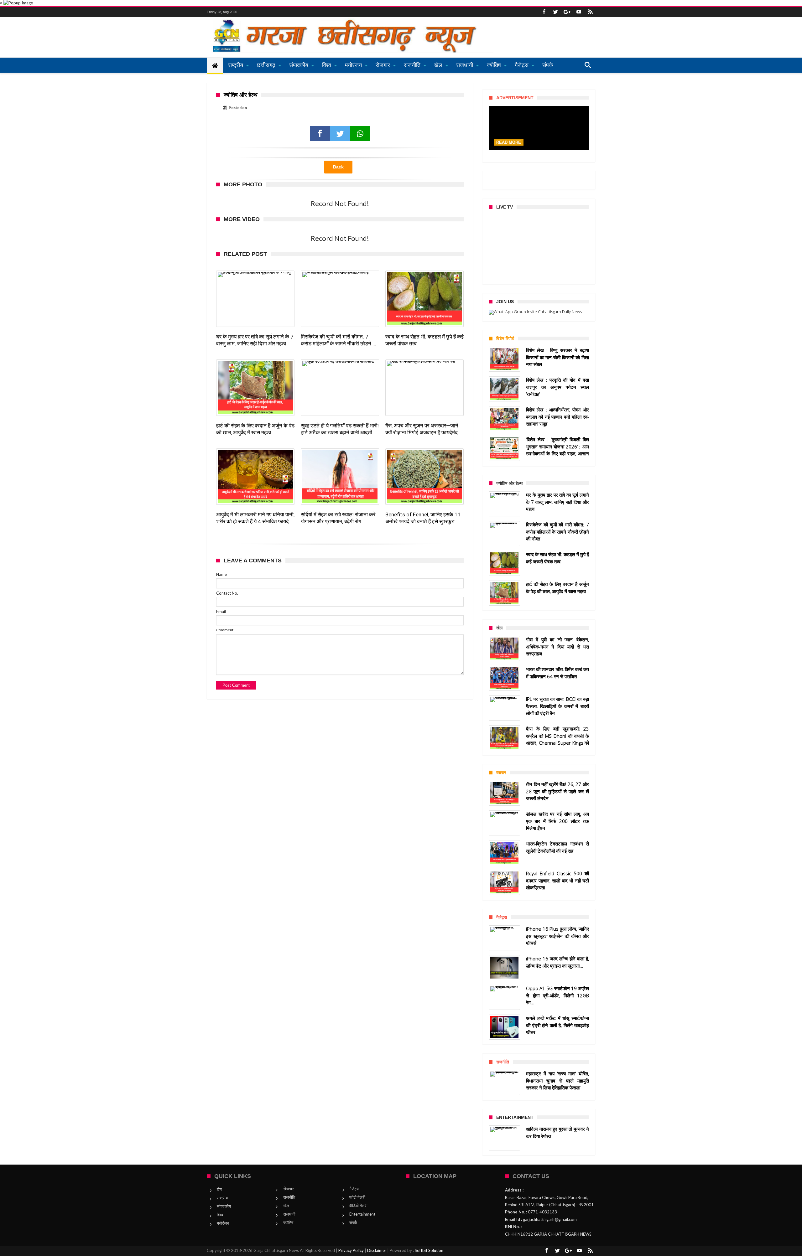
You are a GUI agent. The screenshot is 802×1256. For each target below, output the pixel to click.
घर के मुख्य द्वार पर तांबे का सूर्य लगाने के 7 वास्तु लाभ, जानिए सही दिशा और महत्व (255, 340)
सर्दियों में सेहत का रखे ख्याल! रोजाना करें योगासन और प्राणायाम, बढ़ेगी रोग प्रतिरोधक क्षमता (338, 518)
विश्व (220, 1214)
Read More (508, 142)
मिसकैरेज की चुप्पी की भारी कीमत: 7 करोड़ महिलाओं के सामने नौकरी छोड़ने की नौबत (339, 340)
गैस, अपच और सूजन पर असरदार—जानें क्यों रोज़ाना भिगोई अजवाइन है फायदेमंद (421, 429)
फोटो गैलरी (357, 1197)
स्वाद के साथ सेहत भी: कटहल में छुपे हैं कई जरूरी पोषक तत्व (424, 340)
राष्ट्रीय (222, 1197)
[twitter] (340, 133)
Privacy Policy (351, 1250)
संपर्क (353, 1222)
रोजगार (288, 1188)
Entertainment (362, 1214)
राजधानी (289, 1214)
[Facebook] (544, 12)
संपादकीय (224, 1206)
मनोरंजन (223, 1223)
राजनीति (289, 1197)
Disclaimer (376, 1250)
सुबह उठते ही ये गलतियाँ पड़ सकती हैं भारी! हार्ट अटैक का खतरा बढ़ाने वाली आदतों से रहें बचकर (340, 429)
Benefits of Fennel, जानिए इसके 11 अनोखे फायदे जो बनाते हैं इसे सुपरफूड (423, 518)
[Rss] (590, 12)
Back (338, 167)
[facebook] (320, 133)
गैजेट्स (354, 1188)
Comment (224, 630)
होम (219, 1189)
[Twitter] (555, 12)
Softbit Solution (429, 1250)
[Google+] (567, 12)
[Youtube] (579, 12)
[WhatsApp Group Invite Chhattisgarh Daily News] (539, 312)
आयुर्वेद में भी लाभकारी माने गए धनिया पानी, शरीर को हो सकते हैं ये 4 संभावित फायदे (255, 518)
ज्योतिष (288, 1222)
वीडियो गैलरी (358, 1205)
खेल (286, 1205)
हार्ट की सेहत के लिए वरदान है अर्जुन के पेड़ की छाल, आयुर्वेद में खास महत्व (255, 429)
